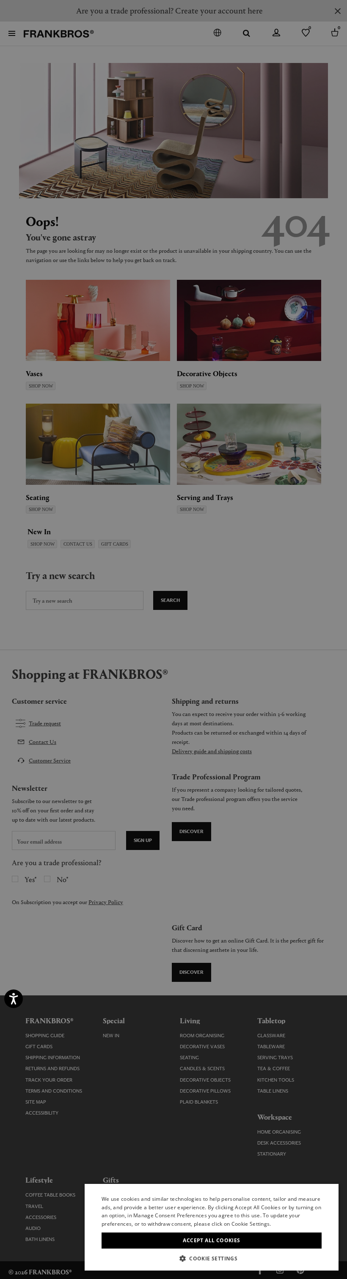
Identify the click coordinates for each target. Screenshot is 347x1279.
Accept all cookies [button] (211, 1240)
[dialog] (173, 639)
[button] (212, 1258)
